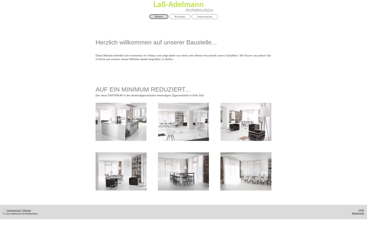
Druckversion (13, 210)
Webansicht (358, 213)
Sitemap (26, 210)
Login (361, 210)
